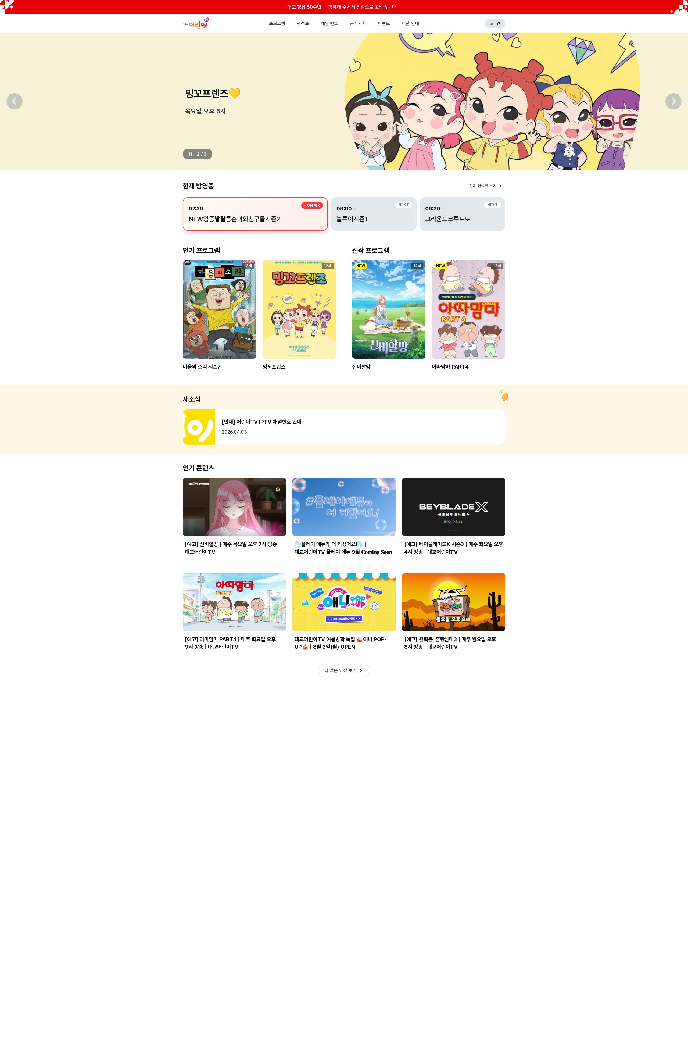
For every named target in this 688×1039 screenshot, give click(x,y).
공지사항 (358, 23)
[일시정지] (191, 154)
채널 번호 (329, 23)
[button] (219, 319)
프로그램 (277, 23)
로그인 (495, 23)
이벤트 (384, 23)
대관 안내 (410, 23)
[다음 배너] (673, 101)
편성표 (303, 23)
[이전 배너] (14, 101)
